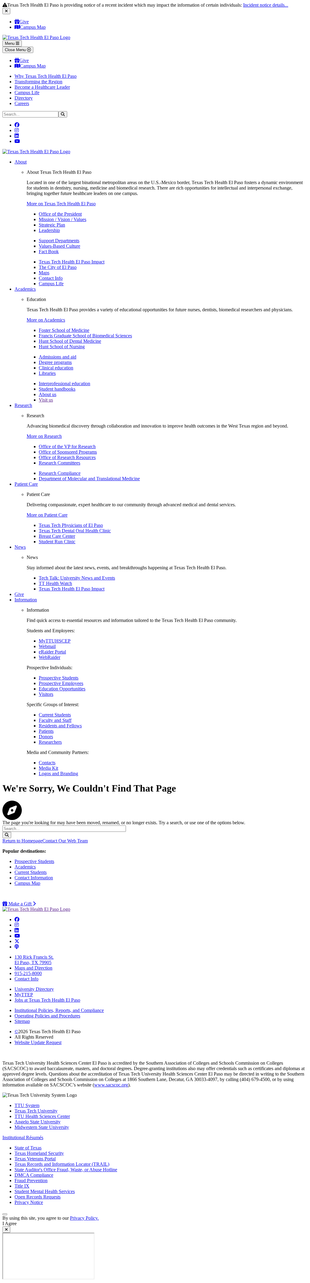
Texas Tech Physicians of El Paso (71, 525)
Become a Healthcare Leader (42, 87)
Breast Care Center (57, 536)
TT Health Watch (55, 583)
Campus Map (33, 27)
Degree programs (55, 362)
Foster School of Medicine (64, 330)
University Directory (34, 989)
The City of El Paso (58, 267)
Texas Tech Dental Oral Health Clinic (75, 530)
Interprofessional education (64, 383)
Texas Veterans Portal (35, 1158)
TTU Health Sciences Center (42, 1116)
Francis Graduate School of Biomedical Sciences (85, 335)
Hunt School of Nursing (62, 346)
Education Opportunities (62, 688)
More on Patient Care (47, 514)
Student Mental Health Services (45, 1191)
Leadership (49, 230)
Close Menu (16, 50)
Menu (10, 43)
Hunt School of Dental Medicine (70, 341)
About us (47, 394)
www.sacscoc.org (111, 1084)
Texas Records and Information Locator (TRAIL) (62, 1164)
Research (23, 405)
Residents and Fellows (60, 725)
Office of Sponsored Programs (68, 452)
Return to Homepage (22, 840)
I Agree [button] (9, 1223)
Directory (24, 98)
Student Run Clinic (57, 541)
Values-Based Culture (59, 246)
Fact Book (49, 251)
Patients (46, 731)
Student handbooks (57, 389)
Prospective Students (58, 677)
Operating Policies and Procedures (47, 1015)
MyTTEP (24, 994)
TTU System (27, 1105)
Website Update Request (38, 1042)
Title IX (22, 1186)
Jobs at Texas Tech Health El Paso (47, 1000)
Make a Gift (21, 903)
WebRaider (49, 657)
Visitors (46, 694)
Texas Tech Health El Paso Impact (71, 261)
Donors (46, 736)
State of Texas (28, 1147)
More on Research (44, 436)
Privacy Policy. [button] (84, 1218)
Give (24, 21)
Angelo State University (38, 1121)
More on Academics (46, 319)
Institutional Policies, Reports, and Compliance (59, 1010)
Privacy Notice (29, 1202)
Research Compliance (60, 473)
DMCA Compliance (34, 1175)
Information (26, 599)
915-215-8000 (28, 973)
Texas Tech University (36, 1110)
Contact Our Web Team (65, 840)
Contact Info (51, 278)
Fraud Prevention (31, 1180)
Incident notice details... (265, 5)
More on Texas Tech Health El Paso (61, 203)
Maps (44, 272)
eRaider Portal (52, 651)
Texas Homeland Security (39, 1153)
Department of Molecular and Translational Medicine (89, 478)
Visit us (46, 399)
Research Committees (59, 462)
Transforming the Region (38, 81)
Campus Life (27, 92)
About (21, 161)
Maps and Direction (33, 968)
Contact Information (34, 877)
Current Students (55, 714)
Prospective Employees (61, 683)
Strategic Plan (52, 224)
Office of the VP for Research (67, 446)
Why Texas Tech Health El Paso (46, 76)
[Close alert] (6, 11)
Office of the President (60, 214)
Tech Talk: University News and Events (77, 577)
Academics (25, 289)
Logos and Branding (58, 773)
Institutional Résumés (22, 1137)
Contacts (47, 762)
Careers (22, 103)
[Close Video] (6, 1229)
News (20, 547)
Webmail (47, 646)
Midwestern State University (42, 1127)
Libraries (47, 373)
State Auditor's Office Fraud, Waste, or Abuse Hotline (66, 1169)
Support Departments (59, 240)
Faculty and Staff (55, 720)
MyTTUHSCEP (55, 640)
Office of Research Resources (67, 457)
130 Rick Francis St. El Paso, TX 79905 (34, 959)
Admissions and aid (57, 356)
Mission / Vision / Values (62, 219)
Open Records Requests (38, 1196)
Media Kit (48, 768)
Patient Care (26, 484)
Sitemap (22, 1021)
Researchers (50, 742)
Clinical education (56, 367)
